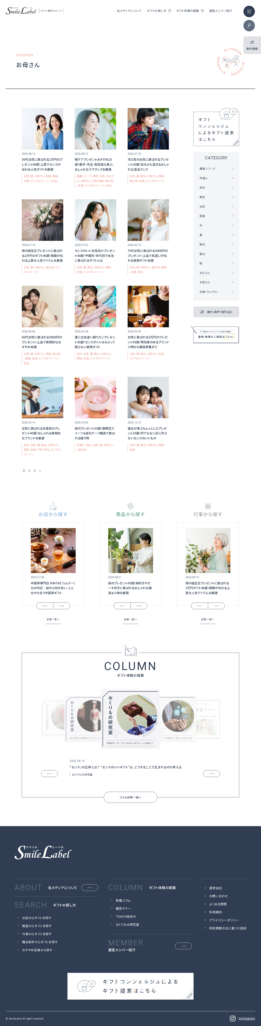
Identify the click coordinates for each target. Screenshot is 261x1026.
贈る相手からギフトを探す (40, 942)
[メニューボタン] (249, 11)
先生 (54, 181)
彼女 (143, 176)
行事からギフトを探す (37, 934)
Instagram (246, 1018)
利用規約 (215, 912)
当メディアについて (129, 11)
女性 (26, 176)
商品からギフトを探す (37, 925)
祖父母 (134, 181)
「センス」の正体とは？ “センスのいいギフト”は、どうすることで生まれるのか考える (126, 767)
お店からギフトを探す (36, 917)
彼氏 (202, 244)
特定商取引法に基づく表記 (227, 928)
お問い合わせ (218, 896)
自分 (79, 354)
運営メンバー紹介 (220, 11)
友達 (26, 181)
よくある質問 (218, 904)
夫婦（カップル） (208, 292)
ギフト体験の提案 (187, 11)
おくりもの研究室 (82, 774)
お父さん (204, 273)
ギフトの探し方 (156, 11)
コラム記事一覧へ (130, 797)
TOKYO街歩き (126, 916)
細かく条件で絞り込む (219, 312)
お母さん (40, 176)
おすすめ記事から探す (37, 950)
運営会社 (215, 888)
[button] (44, 606)
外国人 (81, 445)
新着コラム (123, 900)
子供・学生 (43, 449)
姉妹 (48, 176)
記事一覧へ (53, 619)
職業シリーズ (84, 176)
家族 (202, 216)
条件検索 (252, 48)
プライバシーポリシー (224, 920)
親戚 (55, 176)
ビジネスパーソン (40, 181)
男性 (95, 176)
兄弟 (94, 181)
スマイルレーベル (34, 11)
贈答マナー (123, 908)
